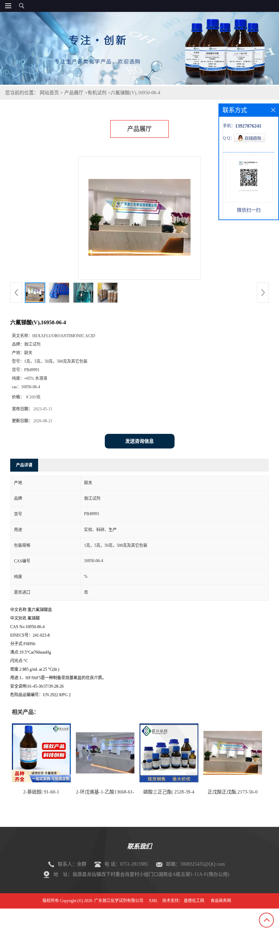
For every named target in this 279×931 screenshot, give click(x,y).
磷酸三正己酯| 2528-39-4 (168, 792)
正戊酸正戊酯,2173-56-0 (233, 792)
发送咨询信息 (139, 441)
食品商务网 (221, 900)
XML (153, 900)
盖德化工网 (194, 900)
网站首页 (49, 92)
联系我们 (139, 846)
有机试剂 (96, 92)
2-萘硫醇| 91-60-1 (41, 792)
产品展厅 (73, 92)
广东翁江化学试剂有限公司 (118, 900)
